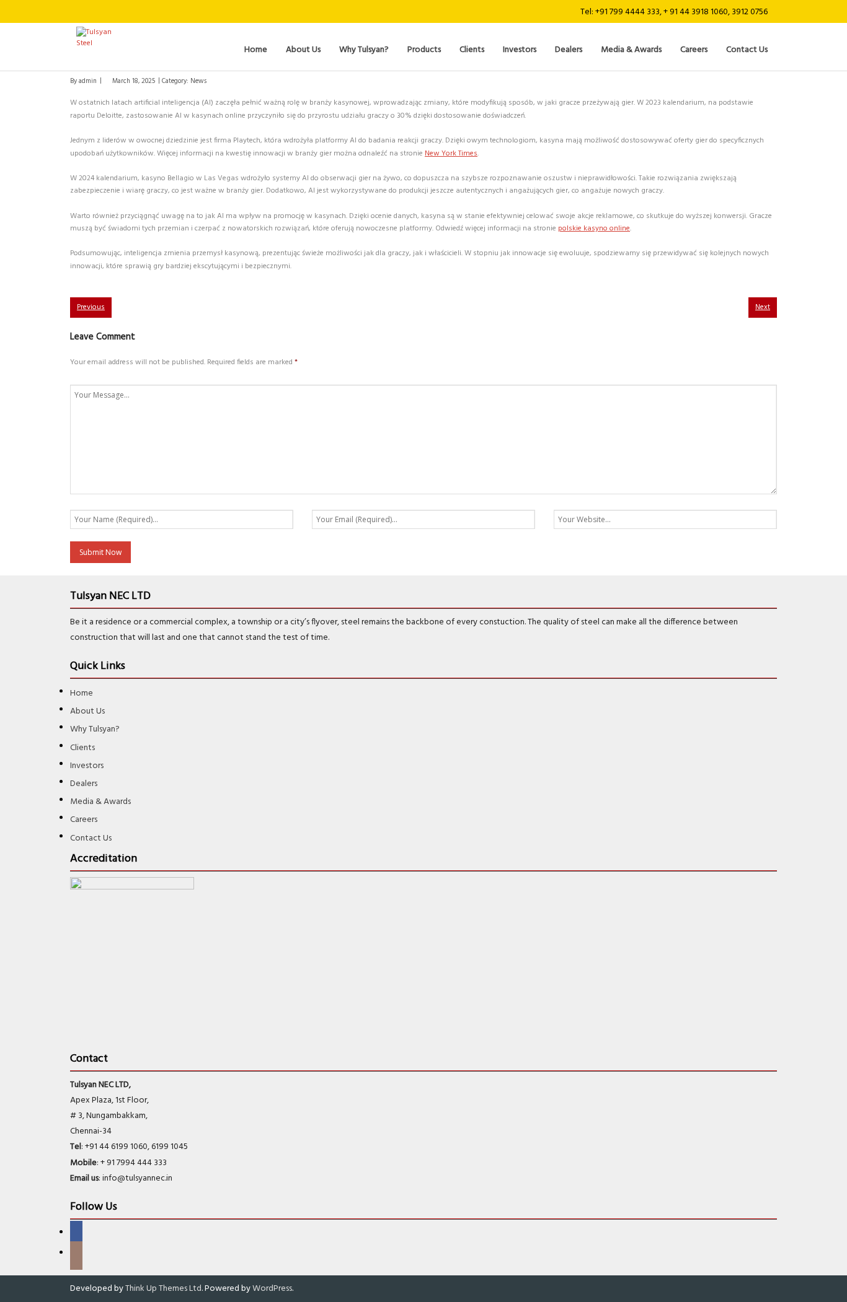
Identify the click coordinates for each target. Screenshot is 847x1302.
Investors (87, 766)
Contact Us (91, 838)
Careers (83, 820)
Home (81, 693)
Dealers (83, 784)
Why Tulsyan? (95, 729)
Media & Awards (100, 802)
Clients (82, 748)
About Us (87, 711)
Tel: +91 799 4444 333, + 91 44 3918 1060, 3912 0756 (674, 12)
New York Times (451, 153)
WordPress (272, 1289)
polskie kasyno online (594, 228)
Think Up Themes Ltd (163, 1289)
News (198, 81)
